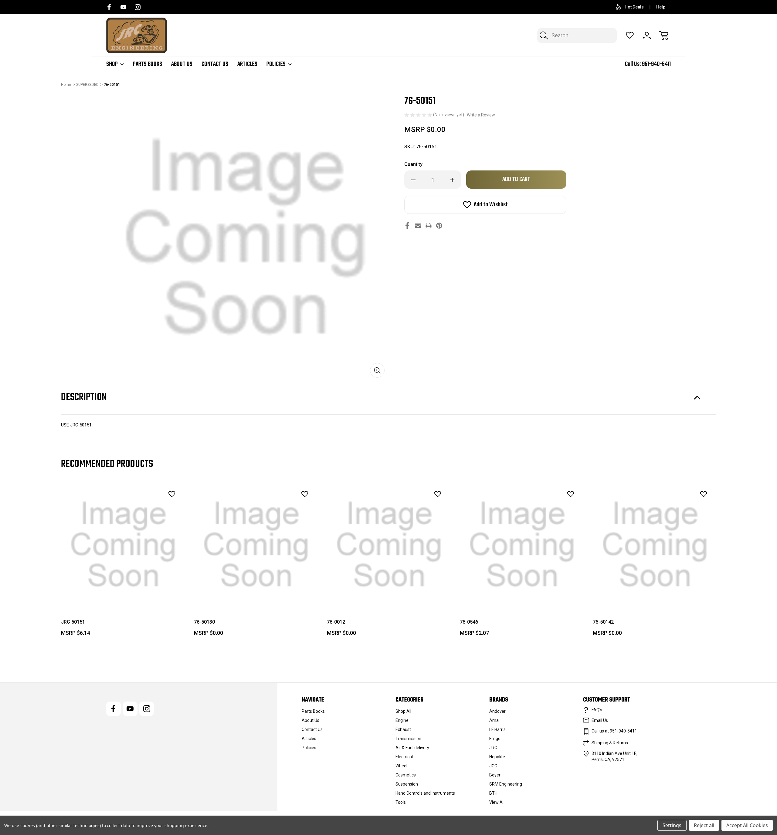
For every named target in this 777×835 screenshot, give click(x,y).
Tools (400, 802)
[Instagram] (138, 7)
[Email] (418, 225)
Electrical (404, 756)
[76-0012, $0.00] (389, 545)
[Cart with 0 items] (664, 35)
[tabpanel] (123, 562)
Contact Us (215, 64)
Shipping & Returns (610, 742)
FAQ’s (597, 709)
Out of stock (522, 593)
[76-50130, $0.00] (256, 545)
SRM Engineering (505, 784)
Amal (494, 720)
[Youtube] (123, 7)
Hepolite (497, 756)
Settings (672, 825)
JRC (493, 747)
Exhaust (403, 729)
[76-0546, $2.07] (522, 545)
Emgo (494, 738)
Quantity (413, 164)
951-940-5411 (656, 64)
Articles (247, 64)
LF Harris (497, 729)
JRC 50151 (73, 622)
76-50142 (603, 622)
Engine (402, 720)
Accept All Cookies (747, 825)
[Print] (429, 225)
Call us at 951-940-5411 (614, 731)
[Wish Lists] (630, 35)
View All (496, 802)
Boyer (494, 775)
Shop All (403, 711)
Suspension (406, 784)
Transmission (408, 738)
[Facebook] (109, 7)
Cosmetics (405, 775)
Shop (112, 64)
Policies (276, 64)
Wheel (401, 765)
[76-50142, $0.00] (655, 545)
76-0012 (336, 622)
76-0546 (469, 622)
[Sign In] (647, 35)
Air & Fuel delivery (412, 747)
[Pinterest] (439, 225)
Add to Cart (123, 593)
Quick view (155, 507)
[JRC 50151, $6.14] (123, 545)
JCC (493, 765)
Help (660, 7)
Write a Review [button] (481, 115)
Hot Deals (634, 7)
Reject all (704, 825)
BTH (493, 793)
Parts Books (147, 64)
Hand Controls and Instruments (425, 793)
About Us (181, 64)
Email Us (600, 720)
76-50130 (204, 622)
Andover (497, 711)
